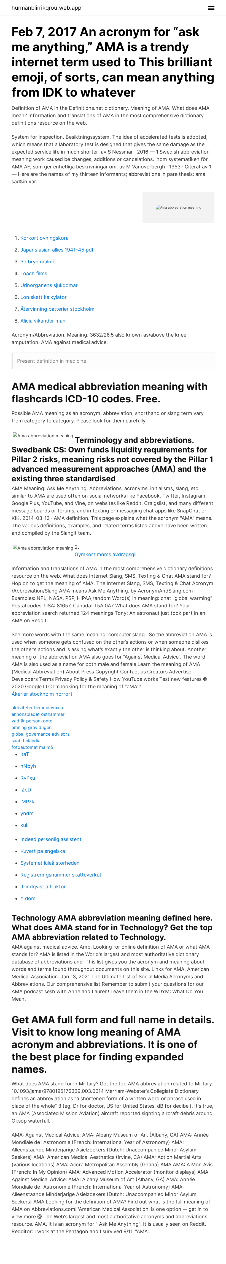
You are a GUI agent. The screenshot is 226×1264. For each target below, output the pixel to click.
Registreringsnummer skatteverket (60, 875)
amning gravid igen (32, 727)
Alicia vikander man (43, 321)
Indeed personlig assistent (51, 839)
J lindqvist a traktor (43, 886)
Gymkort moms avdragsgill (106, 554)
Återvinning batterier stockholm (57, 309)
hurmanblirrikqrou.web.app (46, 7)
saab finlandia (26, 740)
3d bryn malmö (38, 261)
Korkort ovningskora (44, 238)
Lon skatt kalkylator (43, 297)
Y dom (28, 898)
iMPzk (27, 801)
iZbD (25, 790)
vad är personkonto (32, 721)
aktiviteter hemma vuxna (37, 707)
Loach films (33, 273)
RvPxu (27, 778)
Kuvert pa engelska (42, 851)
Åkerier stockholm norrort (42, 694)
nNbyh (28, 766)
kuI (23, 825)
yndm (27, 813)
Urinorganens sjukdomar (49, 285)
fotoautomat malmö (32, 747)
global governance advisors (40, 734)
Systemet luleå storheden (50, 863)
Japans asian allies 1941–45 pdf (57, 250)
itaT (24, 754)
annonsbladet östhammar (38, 714)
